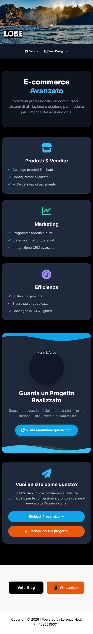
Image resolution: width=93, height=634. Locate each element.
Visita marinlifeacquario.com (49, 430)
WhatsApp (65, 587)
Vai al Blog (26, 587)
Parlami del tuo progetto (49, 531)
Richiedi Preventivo (44, 516)
